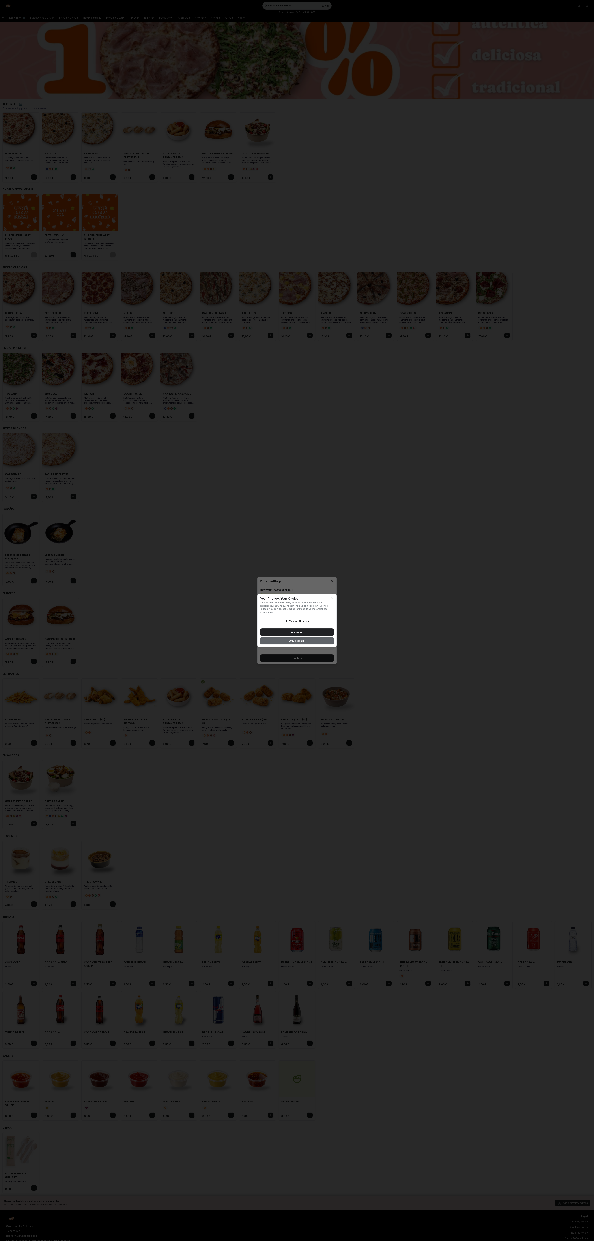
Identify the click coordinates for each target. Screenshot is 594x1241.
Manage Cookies (299, 621)
